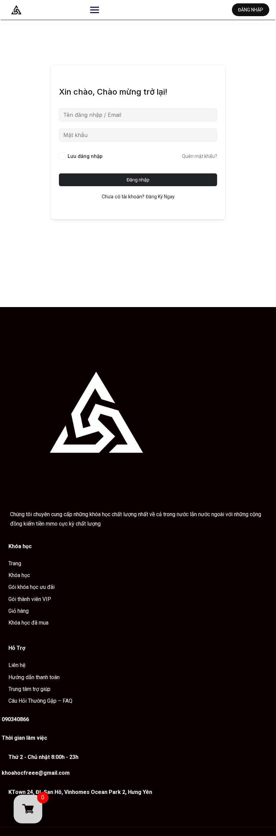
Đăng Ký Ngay (160, 196)
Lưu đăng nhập (85, 156)
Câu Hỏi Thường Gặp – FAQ (40, 701)
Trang (14, 563)
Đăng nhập (250, 9)
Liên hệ (16, 665)
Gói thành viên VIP (29, 599)
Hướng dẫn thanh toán (34, 677)
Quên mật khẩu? (199, 156)
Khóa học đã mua (28, 623)
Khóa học (19, 575)
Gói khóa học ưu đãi (31, 587)
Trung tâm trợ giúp (29, 689)
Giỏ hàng (18, 611)
